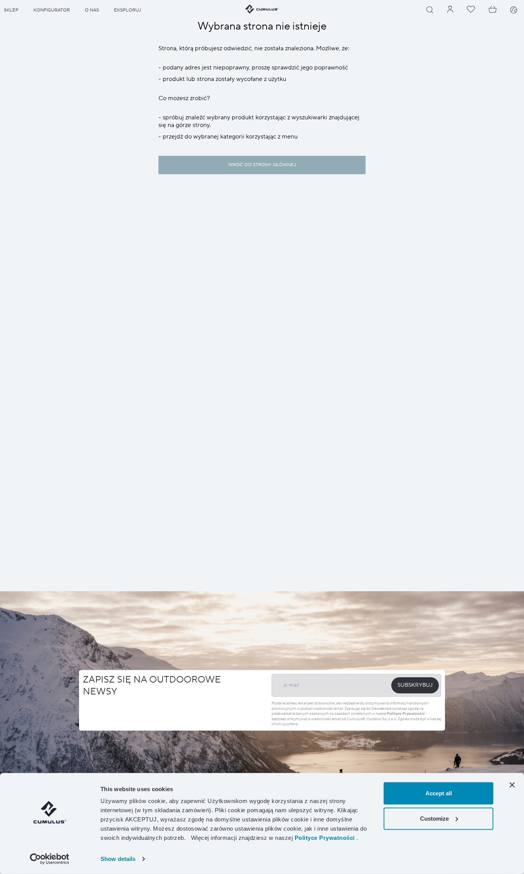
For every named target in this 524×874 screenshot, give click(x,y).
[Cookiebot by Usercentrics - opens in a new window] (49, 859)
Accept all (438, 793)
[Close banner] (512, 785)
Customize (434, 818)
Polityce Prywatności (406, 713)
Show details (118, 859)
